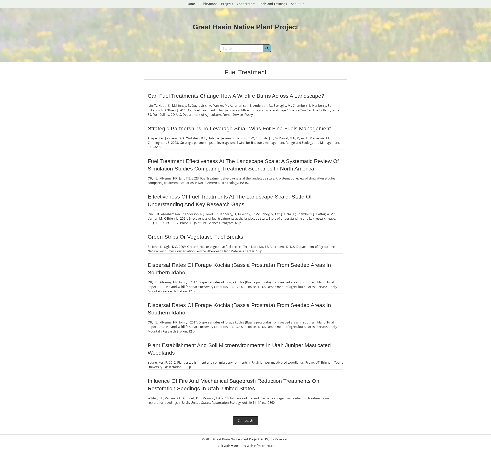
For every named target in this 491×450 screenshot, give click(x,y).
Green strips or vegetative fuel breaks (195, 237)
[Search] (267, 48)
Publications (208, 4)
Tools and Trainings (273, 4)
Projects (227, 4)
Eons (242, 446)
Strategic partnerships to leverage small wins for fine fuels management (239, 129)
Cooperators (246, 4)
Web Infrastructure (260, 446)
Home (191, 4)
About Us (297, 4)
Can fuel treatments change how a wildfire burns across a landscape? (236, 96)
